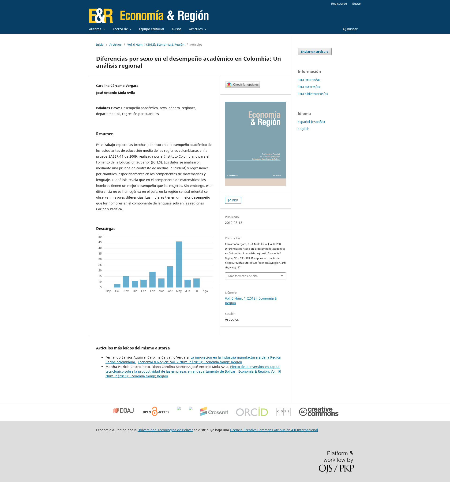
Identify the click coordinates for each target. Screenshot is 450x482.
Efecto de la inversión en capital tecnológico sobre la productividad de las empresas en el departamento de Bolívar (192, 369)
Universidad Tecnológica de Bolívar (165, 430)
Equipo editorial (151, 29)
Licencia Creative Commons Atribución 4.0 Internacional (274, 430)
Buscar (352, 29)
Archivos (115, 44)
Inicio (100, 44)
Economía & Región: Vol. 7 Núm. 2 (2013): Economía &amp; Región (190, 362)
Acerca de (120, 29)
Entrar (356, 3)
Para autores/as (309, 87)
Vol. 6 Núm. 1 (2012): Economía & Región (155, 44)
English (303, 128)
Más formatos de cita (243, 276)
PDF (235, 200)
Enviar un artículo (314, 51)
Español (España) (311, 121)
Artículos (196, 29)
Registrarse (339, 3)
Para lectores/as (309, 80)
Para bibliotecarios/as (313, 94)
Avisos (176, 29)
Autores (95, 29)
